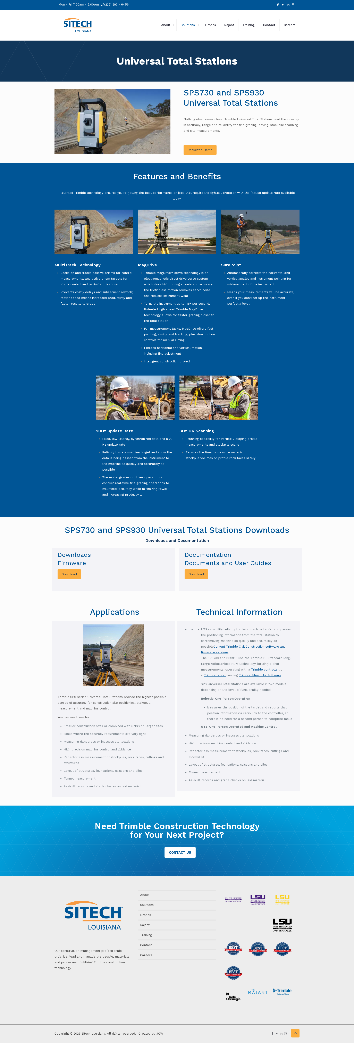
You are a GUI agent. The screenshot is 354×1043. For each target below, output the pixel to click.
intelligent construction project (167, 361)
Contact (146, 945)
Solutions (147, 905)
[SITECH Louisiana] (78, 25)
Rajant (145, 925)
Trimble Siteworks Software (260, 675)
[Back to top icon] (295, 1033)
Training (146, 935)
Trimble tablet (215, 675)
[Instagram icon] (293, 5)
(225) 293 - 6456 (116, 4)
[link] (173, 25)
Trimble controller (265, 669)
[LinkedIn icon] (287, 5)
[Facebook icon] (277, 5)
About (144, 895)
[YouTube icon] (282, 5)
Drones (145, 915)
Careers (146, 955)
